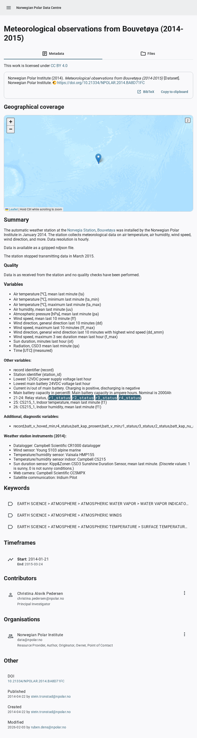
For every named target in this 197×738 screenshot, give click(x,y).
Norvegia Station (81, 230)
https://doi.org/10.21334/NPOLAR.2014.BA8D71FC (101, 82)
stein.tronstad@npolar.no (51, 696)
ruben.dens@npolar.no (48, 727)
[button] (98, 158)
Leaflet (13, 209)
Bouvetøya (106, 230)
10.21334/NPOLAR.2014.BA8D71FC (36, 681)
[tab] (53, 53)
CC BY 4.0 (59, 65)
